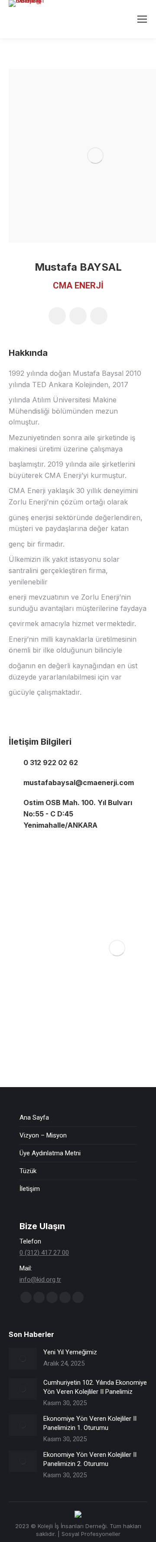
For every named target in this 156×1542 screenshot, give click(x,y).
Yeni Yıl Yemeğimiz (70, 1352)
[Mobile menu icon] (142, 19)
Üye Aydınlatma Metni (50, 1153)
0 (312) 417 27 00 (44, 1253)
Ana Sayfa (34, 1117)
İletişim (30, 1189)
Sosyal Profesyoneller (91, 1533)
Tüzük (28, 1171)
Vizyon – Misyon (43, 1135)
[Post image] (23, 1359)
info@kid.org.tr (40, 1279)
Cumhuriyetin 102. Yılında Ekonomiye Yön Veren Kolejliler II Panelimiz (95, 1387)
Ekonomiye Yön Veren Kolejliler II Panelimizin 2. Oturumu (89, 1459)
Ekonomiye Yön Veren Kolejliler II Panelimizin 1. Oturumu (89, 1423)
